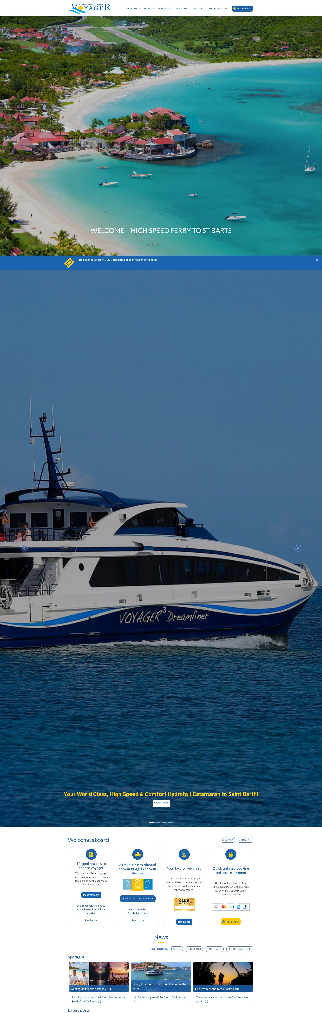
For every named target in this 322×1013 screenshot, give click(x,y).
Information (164, 8)
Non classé (194, 949)
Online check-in (213, 8)
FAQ (227, 8)
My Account (182, 8)
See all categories (240, 949)
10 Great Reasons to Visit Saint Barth (217, 989)
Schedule (196, 8)
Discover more (91, 894)
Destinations (131, 8)
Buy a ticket (244, 8)
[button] (24, 548)
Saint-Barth (214, 949)
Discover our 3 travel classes (138, 898)
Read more (91, 920)
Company (148, 8)
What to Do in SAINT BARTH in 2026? (92, 989)
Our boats (245, 839)
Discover (161, 803)
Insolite (176, 949)
